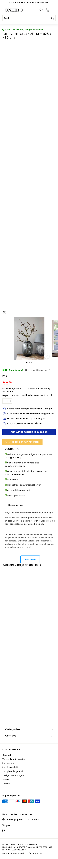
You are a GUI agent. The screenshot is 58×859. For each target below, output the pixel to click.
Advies (5, 779)
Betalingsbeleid (10, 767)
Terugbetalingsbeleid (13, 771)
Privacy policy (35, 853)
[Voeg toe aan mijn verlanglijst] (7, 574)
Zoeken (6, 783)
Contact (6, 755)
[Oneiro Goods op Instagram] (3, 830)
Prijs (4, 376)
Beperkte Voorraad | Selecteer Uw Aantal (27, 395)
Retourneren (8, 763)
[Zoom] (46, 356)
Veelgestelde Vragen (13, 775)
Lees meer (30, 559)
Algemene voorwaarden (14, 853)
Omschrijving (15, 505)
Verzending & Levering (13, 759)
